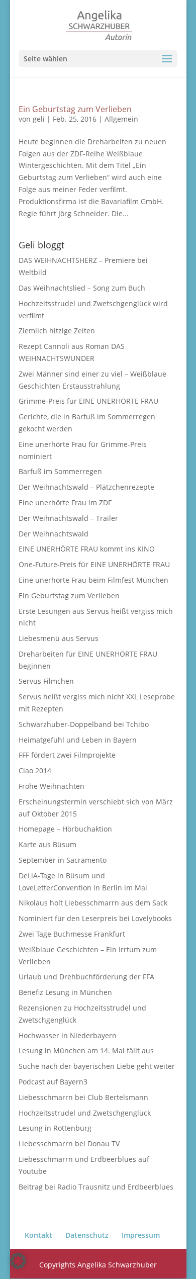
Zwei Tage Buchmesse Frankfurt (72, 934)
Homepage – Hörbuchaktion (65, 829)
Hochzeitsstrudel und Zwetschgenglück (85, 1113)
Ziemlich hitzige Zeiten (57, 330)
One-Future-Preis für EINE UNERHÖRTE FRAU (94, 564)
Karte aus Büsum (47, 844)
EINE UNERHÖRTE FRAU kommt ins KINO (87, 549)
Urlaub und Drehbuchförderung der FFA (86, 976)
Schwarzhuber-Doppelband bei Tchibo (84, 724)
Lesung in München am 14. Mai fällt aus (86, 1050)
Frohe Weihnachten (51, 786)
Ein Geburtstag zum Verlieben (75, 109)
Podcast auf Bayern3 (53, 1081)
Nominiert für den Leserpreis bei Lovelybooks (95, 918)
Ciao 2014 (35, 770)
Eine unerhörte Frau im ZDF (65, 502)
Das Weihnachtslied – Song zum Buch (82, 288)
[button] (18, 1261)
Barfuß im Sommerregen (60, 471)
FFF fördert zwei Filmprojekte (67, 755)
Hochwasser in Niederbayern (68, 1035)
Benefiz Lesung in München (65, 992)
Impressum (141, 1235)
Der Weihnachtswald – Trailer (68, 518)
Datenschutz (87, 1235)
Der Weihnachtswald (53, 533)
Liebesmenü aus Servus (59, 638)
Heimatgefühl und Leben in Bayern (78, 740)
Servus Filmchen (46, 681)
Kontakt (38, 1235)
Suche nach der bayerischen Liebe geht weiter (97, 1066)
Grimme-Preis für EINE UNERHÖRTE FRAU (88, 401)
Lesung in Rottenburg (55, 1128)
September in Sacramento (63, 860)
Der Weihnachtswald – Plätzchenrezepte (86, 487)
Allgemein (121, 119)
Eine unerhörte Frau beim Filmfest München (93, 580)
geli (39, 119)
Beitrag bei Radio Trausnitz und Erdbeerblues (96, 1187)
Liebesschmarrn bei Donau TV (69, 1143)
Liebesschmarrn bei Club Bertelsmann (83, 1097)
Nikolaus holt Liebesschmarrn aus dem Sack (93, 902)
